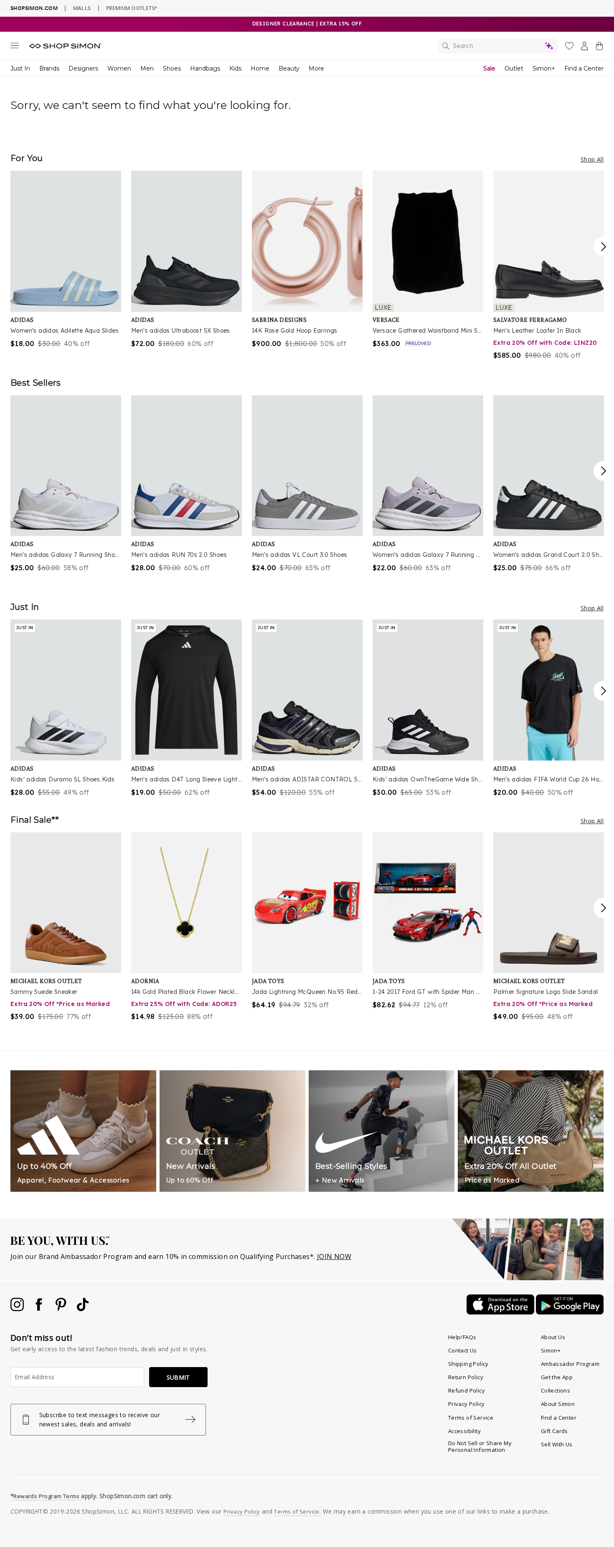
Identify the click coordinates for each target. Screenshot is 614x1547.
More (316, 68)
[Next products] (604, 247)
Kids (235, 68)
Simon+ (544, 68)
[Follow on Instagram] (17, 1308)
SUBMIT (178, 1377)
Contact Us (462, 1350)
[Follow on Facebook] (39, 1308)
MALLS (82, 8)
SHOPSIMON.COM (34, 8)
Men (147, 68)
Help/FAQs (462, 1337)
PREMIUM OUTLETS (131, 8)
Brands (49, 68)
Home (260, 68)
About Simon (558, 1404)
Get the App (557, 1377)
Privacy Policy (466, 1404)
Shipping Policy (468, 1364)
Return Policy (465, 1377)
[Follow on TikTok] (82, 1308)
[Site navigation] (14, 47)
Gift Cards (554, 1431)
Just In (20, 68)
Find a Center (584, 68)
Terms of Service (470, 1417)
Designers (83, 68)
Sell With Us (557, 1444)
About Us (553, 1337)
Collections (555, 1390)
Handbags (205, 68)
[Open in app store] (501, 1312)
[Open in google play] (570, 1312)
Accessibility (464, 1431)
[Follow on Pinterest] (61, 1308)
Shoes (172, 68)
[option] (65, 260)
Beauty (289, 68)
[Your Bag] (599, 47)
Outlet (514, 68)
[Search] (498, 45)
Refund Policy (466, 1390)
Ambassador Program (570, 1364)
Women (119, 68)
